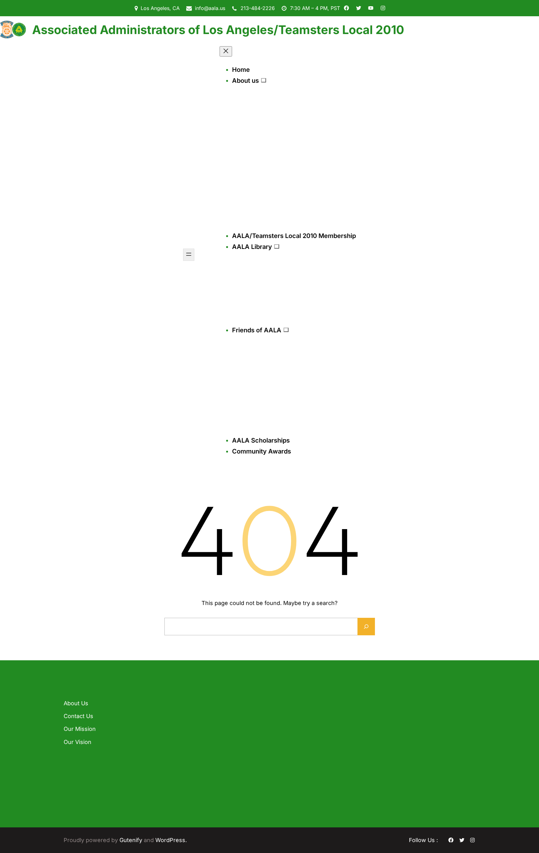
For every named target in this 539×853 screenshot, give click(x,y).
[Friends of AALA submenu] (286, 330)
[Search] (366, 626)
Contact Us (78, 716)
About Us (76, 703)
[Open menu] (188, 255)
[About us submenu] (263, 80)
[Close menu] (226, 51)
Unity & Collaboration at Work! (203, 788)
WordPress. (171, 840)
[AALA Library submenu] (276, 246)
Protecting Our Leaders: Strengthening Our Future (213, 714)
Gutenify (131, 840)
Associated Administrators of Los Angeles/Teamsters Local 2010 (218, 29)
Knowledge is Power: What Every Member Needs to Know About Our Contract (208, 752)
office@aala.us (296, 745)
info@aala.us (210, 8)
